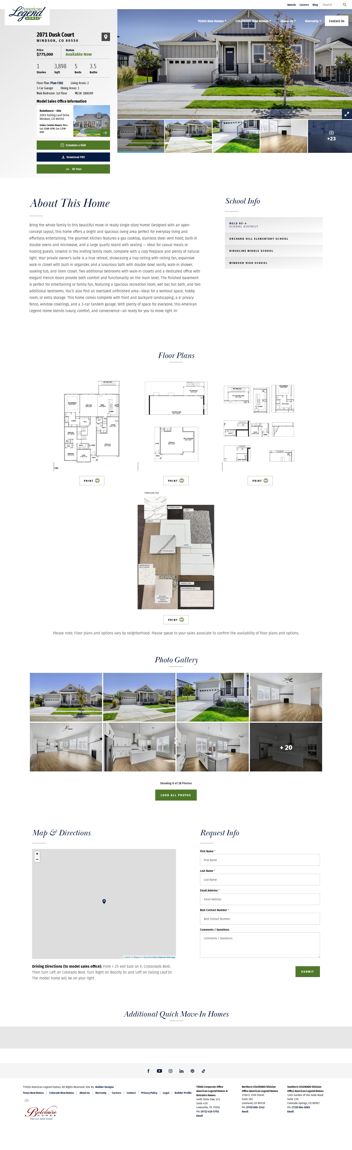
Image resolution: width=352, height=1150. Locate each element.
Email (199, 1116)
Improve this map (166, 957)
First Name (207, 851)
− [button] (37, 859)
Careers (304, 5)
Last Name (207, 871)
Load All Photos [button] (176, 795)
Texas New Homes (33, 1093)
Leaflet (127, 957)
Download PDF (76, 157)
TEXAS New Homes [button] (211, 20)
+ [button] (37, 854)
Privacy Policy (149, 1093)
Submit (307, 971)
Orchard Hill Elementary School (259, 239)
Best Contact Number (214, 910)
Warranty (100, 1093)
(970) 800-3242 (255, 1107)
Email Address (210, 890)
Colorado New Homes (61, 1093)
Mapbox (137, 957)
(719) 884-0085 (301, 1107)
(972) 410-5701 (210, 1111)
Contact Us (336, 20)
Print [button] (89, 481)
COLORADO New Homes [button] (252, 20)
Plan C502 (56, 83)
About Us (85, 1093)
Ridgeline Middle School (251, 251)
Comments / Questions (214, 930)
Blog (315, 5)
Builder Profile (183, 1093)
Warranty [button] (311, 20)
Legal (166, 1093)
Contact (131, 1093)
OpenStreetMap (151, 957)
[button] (341, 62)
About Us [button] (286, 20)
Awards (291, 5)
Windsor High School (248, 263)
